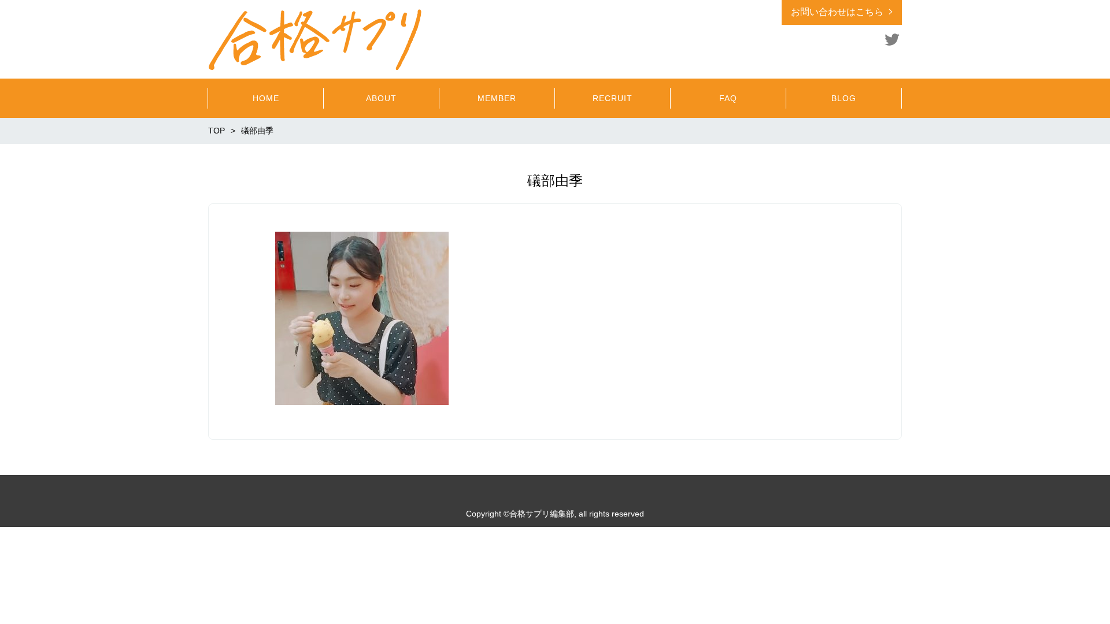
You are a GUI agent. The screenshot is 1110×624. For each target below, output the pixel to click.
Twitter (892, 39)
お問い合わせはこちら (837, 12)
